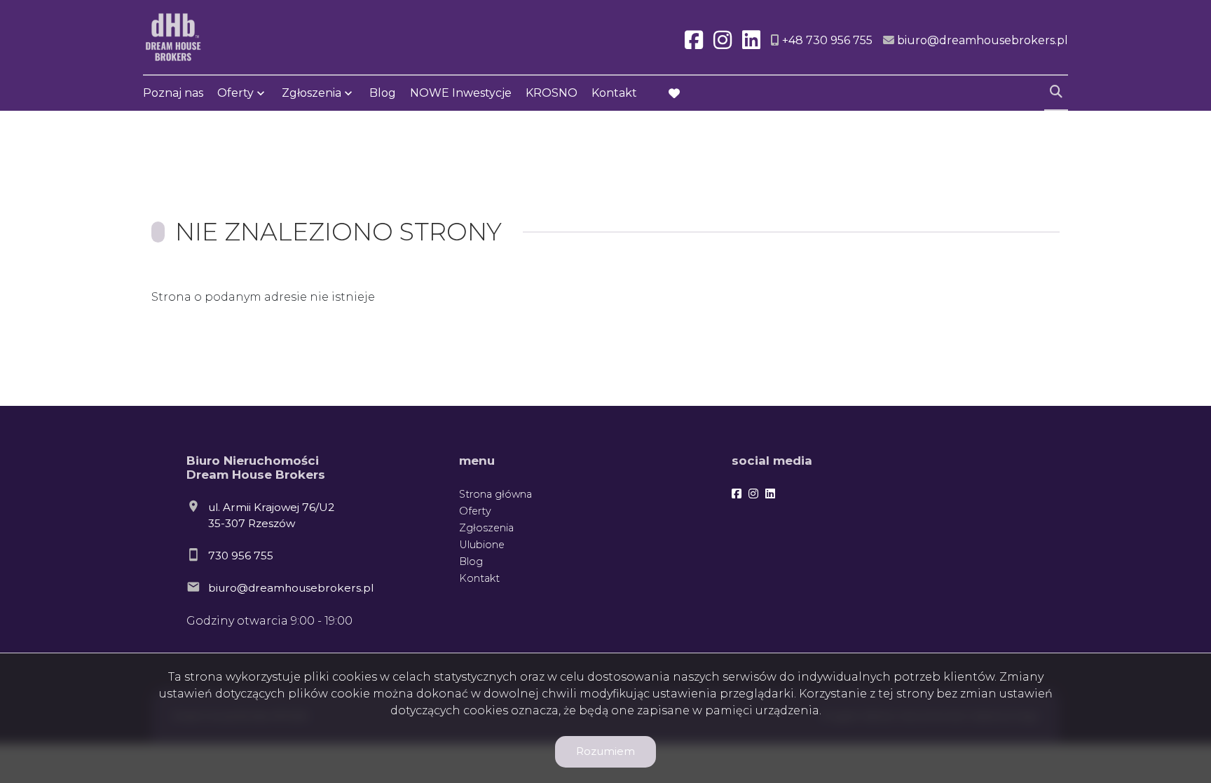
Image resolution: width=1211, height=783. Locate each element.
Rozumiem (605, 751)
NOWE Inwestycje (461, 93)
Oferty (235, 93)
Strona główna (495, 494)
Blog (382, 93)
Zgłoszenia (486, 528)
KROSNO (551, 93)
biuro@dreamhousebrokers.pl (291, 587)
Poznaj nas (173, 93)
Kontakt (614, 93)
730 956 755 (240, 555)
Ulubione (482, 544)
